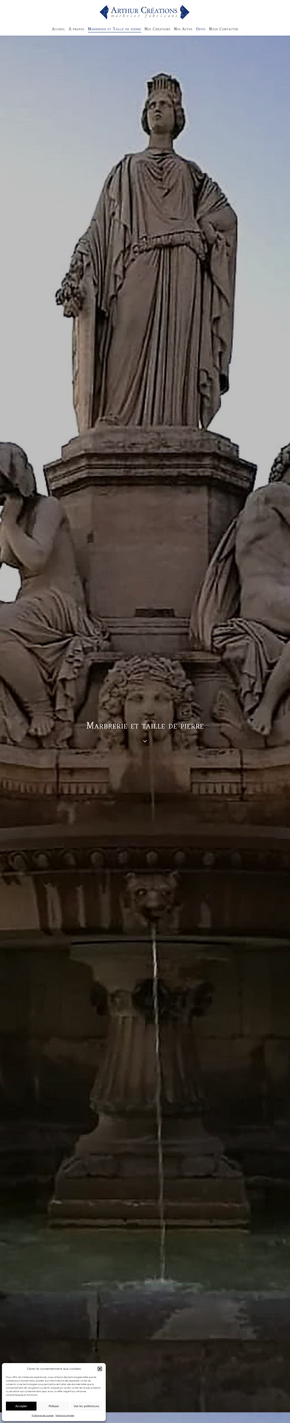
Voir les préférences (86, 1406)
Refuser (54, 1406)
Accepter (21, 1406)
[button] (100, 1369)
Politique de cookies (43, 1415)
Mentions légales (65, 1415)
